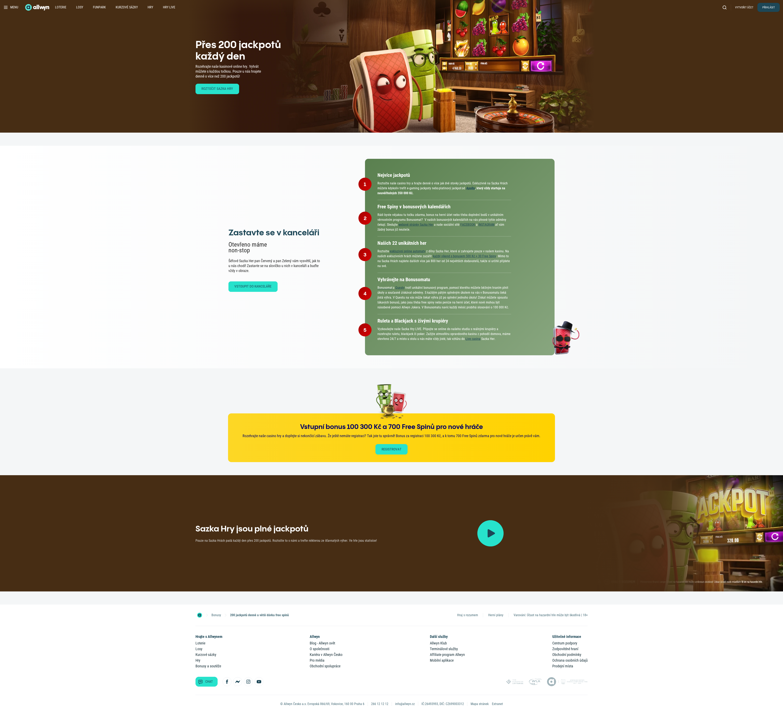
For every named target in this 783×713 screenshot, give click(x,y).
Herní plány (495, 615)
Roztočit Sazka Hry (217, 89)
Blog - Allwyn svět (322, 643)
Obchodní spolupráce (325, 666)
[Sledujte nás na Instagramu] (248, 681)
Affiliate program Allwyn (447, 654)
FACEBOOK (467, 225)
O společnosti (319, 649)
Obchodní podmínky (566, 654)
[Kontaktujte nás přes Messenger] (237, 681)
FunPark (99, 7)
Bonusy (216, 615)
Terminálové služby (444, 649)
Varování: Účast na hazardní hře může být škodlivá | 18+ (551, 615)
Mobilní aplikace (442, 660)
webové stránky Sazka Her (416, 225)
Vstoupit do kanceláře (252, 286)
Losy (79, 7)
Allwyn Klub (438, 643)
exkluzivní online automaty (407, 251)
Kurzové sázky (127, 7)
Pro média (317, 660)
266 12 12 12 (379, 704)
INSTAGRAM (486, 225)
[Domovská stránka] (199, 615)
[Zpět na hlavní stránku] (37, 7)
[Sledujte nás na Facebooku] (227, 681)
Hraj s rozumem (467, 615)
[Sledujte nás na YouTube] (258, 681)
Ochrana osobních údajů (570, 660)
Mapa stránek (480, 704)
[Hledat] (726, 7)
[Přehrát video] (490, 533)
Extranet (497, 704)
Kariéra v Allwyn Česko (326, 654)
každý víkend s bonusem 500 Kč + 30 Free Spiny (464, 256)
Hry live (169, 7)
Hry (150, 7)
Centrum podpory (564, 643)
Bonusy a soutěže (208, 666)
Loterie (60, 7)
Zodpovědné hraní (565, 649)
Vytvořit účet (744, 7)
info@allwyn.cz (405, 704)
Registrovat (391, 449)
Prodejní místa (562, 666)
